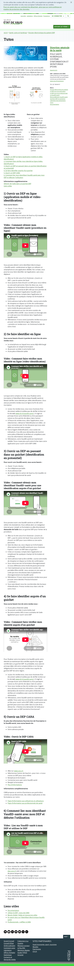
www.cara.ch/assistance (57, 81)
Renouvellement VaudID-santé (59, 97)
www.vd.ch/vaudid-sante (24, 413)
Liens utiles (8, 186)
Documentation (13, 910)
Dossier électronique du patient (59, 89)
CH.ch (35, 951)
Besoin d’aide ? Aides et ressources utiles (22, 915)
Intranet (20, 955)
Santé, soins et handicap (18, 33)
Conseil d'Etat (9, 943)
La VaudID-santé (54, 95)
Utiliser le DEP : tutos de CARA (18, 913)
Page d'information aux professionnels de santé (25, 803)
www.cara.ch (18, 771)
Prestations (46, 16)
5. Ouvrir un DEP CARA (12, 173)
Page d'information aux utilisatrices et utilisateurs (26, 801)
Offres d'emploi (38, 16)
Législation (30, 16)
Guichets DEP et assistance (57, 99)
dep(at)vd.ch (53, 70)
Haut (66, 936)
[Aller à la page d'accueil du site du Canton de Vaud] (17, 21)
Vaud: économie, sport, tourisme (45, 944)
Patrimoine (37, 949)
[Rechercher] (68, 16)
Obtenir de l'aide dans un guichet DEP (17, 184)
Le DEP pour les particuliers (58, 91)
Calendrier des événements (58, 101)
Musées (35, 947)
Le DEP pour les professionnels (59, 93)
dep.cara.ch (12, 871)
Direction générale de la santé (59, 49)
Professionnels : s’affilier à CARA (19, 922)
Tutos (51, 102)
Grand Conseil (9, 941)
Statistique (8, 955)
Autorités (23, 16)
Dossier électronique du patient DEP (41, 33)
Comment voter (9, 948)
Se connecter (57, 16)
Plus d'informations (15, 785)
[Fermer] (71, 2)
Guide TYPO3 (22, 953)
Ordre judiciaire (9, 946)
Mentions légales (24, 950)
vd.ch (6, 33)
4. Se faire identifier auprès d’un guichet (18, 171)
